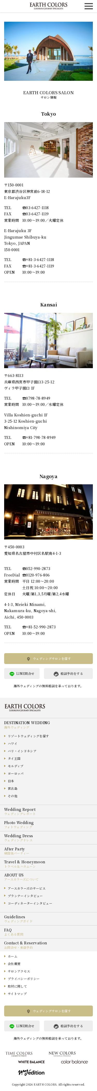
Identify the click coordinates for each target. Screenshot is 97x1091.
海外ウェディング (16, 727)
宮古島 (12, 788)
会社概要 (14, 963)
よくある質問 (13, 934)
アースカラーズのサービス (27, 888)
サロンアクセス (19, 971)
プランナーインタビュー (25, 896)
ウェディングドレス (18, 840)
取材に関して (17, 986)
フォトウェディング (18, 827)
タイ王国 (14, 758)
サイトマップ (17, 993)
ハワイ (12, 743)
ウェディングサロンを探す (52, 658)
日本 (11, 781)
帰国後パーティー (16, 853)
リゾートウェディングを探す (28, 736)
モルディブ (16, 766)
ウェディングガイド (18, 921)
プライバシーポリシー (24, 978)
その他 (12, 796)
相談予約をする (72, 673)
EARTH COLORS (45, 1084)
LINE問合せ (25, 673)
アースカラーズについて (21, 879)
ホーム (12, 956)
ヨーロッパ (16, 773)
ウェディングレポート (20, 813)
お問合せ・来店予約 (18, 947)
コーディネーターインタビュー (30, 903)
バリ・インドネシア (22, 751)
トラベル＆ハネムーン (20, 866)
